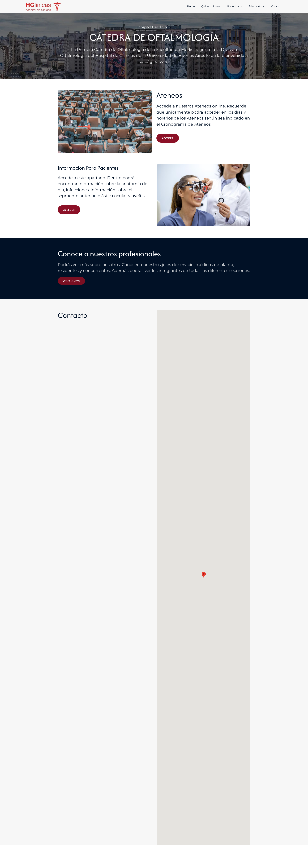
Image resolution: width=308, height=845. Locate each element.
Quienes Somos (211, 6)
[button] (204, 575)
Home (191, 6)
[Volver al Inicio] (43, 6)
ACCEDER (167, 138)
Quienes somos (71, 280)
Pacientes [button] (233, 6)
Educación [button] (255, 6)
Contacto (276, 6)
